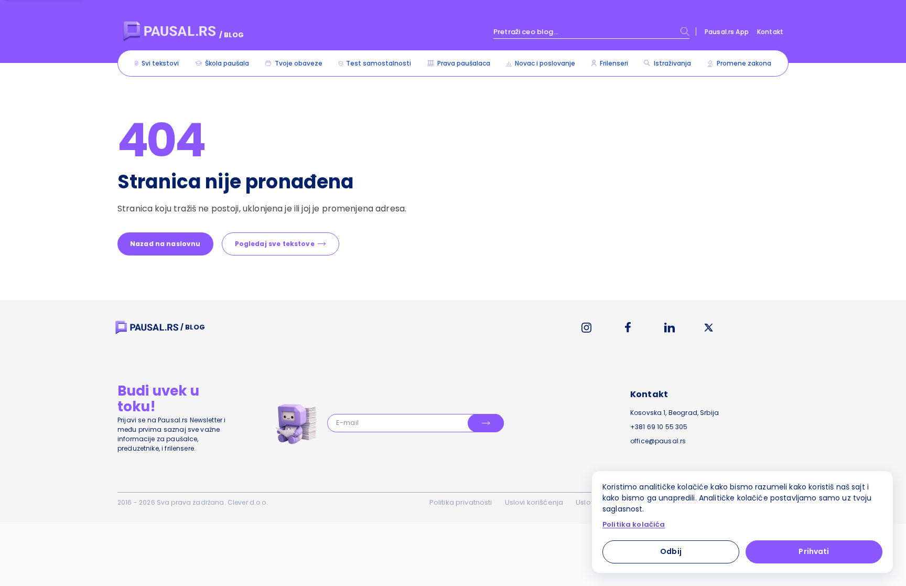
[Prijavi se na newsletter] (486, 423)
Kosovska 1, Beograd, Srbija (674, 412)
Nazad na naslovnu (165, 243)
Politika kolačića (633, 524)
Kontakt (770, 32)
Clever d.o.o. (248, 502)
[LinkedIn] (669, 328)
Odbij (671, 551)
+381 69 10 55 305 (659, 426)
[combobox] (591, 31)
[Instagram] (586, 328)
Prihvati (814, 551)
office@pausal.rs (658, 440)
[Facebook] (628, 327)
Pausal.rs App (727, 32)
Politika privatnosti (460, 502)
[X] (709, 328)
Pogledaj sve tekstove (275, 243)
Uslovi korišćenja (534, 502)
